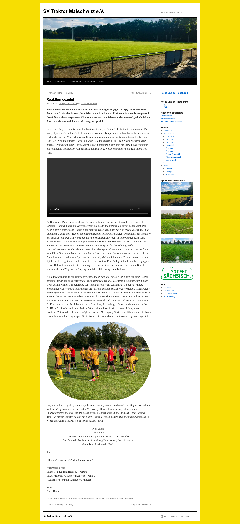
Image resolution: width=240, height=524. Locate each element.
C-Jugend (169, 142)
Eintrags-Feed (168, 290)
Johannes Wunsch (89, 103)
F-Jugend (169, 151)
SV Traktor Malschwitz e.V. (73, 11)
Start (49, 81)
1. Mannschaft (77, 498)
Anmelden (167, 287)
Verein (101, 81)
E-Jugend (169, 148)
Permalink (128, 498)
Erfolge (169, 171)
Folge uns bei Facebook (174, 92)
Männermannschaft (173, 156)
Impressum (60, 81)
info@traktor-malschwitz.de (171, 121)
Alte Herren (170, 136)
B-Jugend (169, 139)
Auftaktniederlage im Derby (60, 92)
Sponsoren (90, 81)
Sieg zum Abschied (141, 92)
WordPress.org (169, 296)
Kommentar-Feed (170, 293)
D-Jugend (170, 145)
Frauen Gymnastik (173, 154)
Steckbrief (170, 174)
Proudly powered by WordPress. (176, 516)
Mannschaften (75, 81)
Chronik (169, 168)
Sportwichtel (171, 159)
